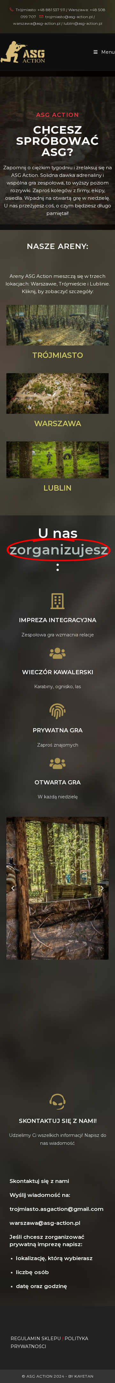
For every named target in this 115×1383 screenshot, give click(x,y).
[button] (13, 888)
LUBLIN (57, 488)
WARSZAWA (57, 423)
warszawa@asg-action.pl (37, 23)
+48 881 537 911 (51, 9)
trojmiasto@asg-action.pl (69, 16)
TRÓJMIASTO (57, 355)
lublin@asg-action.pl (83, 23)
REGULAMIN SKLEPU (36, 1338)
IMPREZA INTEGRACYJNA (57, 620)
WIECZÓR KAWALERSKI (57, 672)
